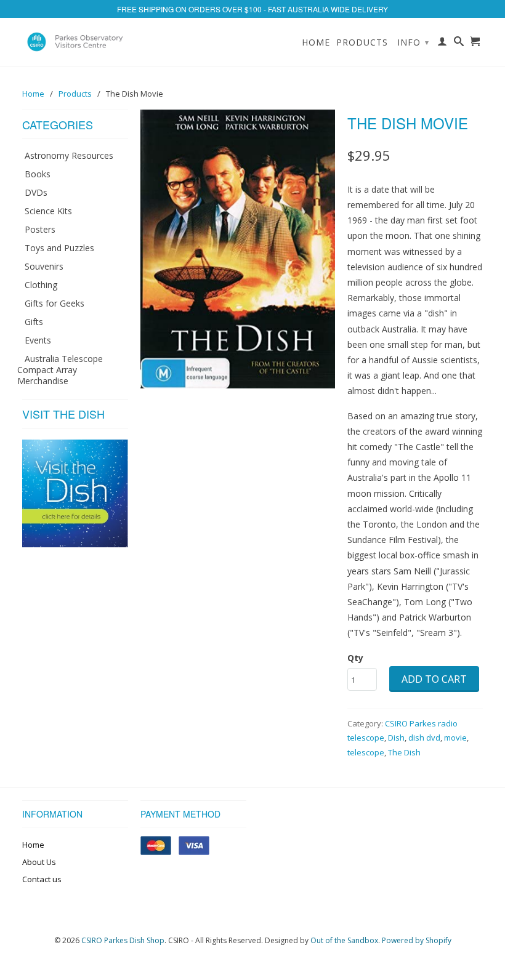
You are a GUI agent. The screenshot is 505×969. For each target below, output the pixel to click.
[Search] (459, 43)
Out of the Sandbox (344, 940)
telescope (365, 752)
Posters (40, 229)
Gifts (34, 322)
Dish (396, 737)
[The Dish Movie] (237, 249)
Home (316, 42)
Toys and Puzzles (59, 248)
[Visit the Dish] (75, 544)
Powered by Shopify (416, 940)
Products (362, 42)
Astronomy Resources (69, 155)
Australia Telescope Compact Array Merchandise (60, 370)
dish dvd (424, 737)
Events (38, 340)
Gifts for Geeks (54, 303)
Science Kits (48, 211)
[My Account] (442, 43)
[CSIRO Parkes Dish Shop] (75, 41)
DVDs (36, 192)
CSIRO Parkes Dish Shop (122, 940)
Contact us (42, 879)
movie (455, 737)
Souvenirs (44, 266)
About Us (39, 861)
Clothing (41, 285)
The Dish (404, 752)
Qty (355, 658)
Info (413, 42)
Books (37, 174)
